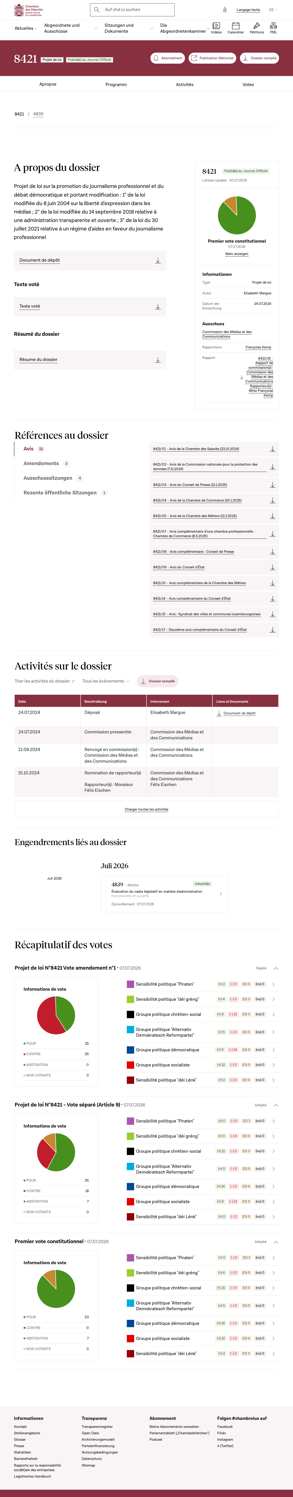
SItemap (88, 1465)
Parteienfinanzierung (98, 1446)
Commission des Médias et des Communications (227, 334)
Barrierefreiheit (26, 1458)
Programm (116, 85)
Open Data (90, 1433)
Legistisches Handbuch (32, 1476)
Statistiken (22, 1452)
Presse (19, 1446)
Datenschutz (92, 1458)
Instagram (225, 1439)
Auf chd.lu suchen (122, 10)
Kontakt (20, 1426)
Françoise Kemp (258, 347)
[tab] (67, 449)
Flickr (221, 1433)
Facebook (225, 1426)
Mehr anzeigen (236, 254)
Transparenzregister (97, 1426)
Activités (184, 85)
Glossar (20, 1439)
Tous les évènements (103, 681)
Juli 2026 (54, 878)
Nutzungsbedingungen (100, 1452)
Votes (248, 85)
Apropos (47, 84)
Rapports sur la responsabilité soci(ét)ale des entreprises (37, 1467)
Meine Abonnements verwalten (174, 1426)
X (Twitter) (225, 1446)
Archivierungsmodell (98, 1439)
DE (271, 10)
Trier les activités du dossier (42, 681)
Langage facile (248, 10)
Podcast (155, 1439)
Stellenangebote (27, 1433)
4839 (38, 114)
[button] (203, 984)
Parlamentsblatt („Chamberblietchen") (179, 1433)
